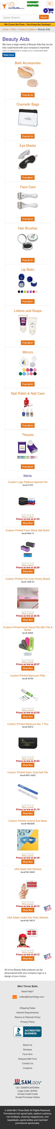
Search (44, 17)
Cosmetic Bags (27, 104)
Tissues (28, 434)
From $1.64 (27, 95)
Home (5, 29)
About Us (27, 1044)
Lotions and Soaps (28, 310)
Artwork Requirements (27, 1012)
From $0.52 (27, 425)
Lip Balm (27, 269)
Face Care (28, 186)
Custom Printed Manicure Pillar (27, 677)
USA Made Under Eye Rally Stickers (27, 918)
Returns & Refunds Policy (27, 1017)
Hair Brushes (27, 227)
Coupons (27, 1068)
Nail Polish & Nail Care (28, 393)
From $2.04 (27, 218)
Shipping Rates (27, 1008)
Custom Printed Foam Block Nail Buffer (28, 531)
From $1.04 (27, 136)
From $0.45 (27, 466)
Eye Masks (28, 145)
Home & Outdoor (27, 29)
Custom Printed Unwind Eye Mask (27, 822)
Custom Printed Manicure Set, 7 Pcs (27, 725)
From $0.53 (27, 384)
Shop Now (28, 523)
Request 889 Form (27, 1058)
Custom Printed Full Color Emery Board (28, 580)
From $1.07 (27, 260)
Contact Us (27, 1063)
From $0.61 (27, 301)
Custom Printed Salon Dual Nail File (27, 773)
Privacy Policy (27, 1021)
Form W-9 (27, 1054)
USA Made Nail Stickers (27, 870)
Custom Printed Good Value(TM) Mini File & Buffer (27, 629)
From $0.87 (27, 342)
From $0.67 (27, 177)
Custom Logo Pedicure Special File (28, 483)
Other (13, 29)
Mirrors (28, 351)
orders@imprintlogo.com (31, 996)
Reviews (27, 1049)
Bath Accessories (28, 62)
